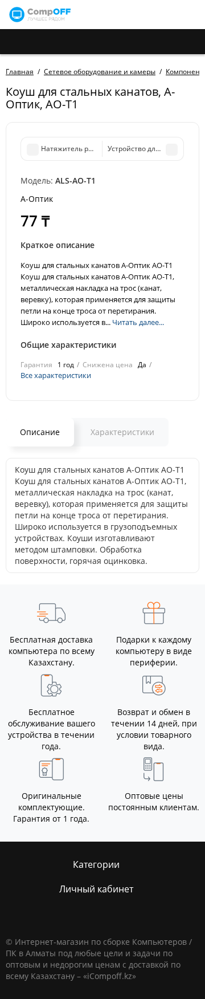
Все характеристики (55, 375)
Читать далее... (138, 322)
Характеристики (122, 432)
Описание (40, 432)
